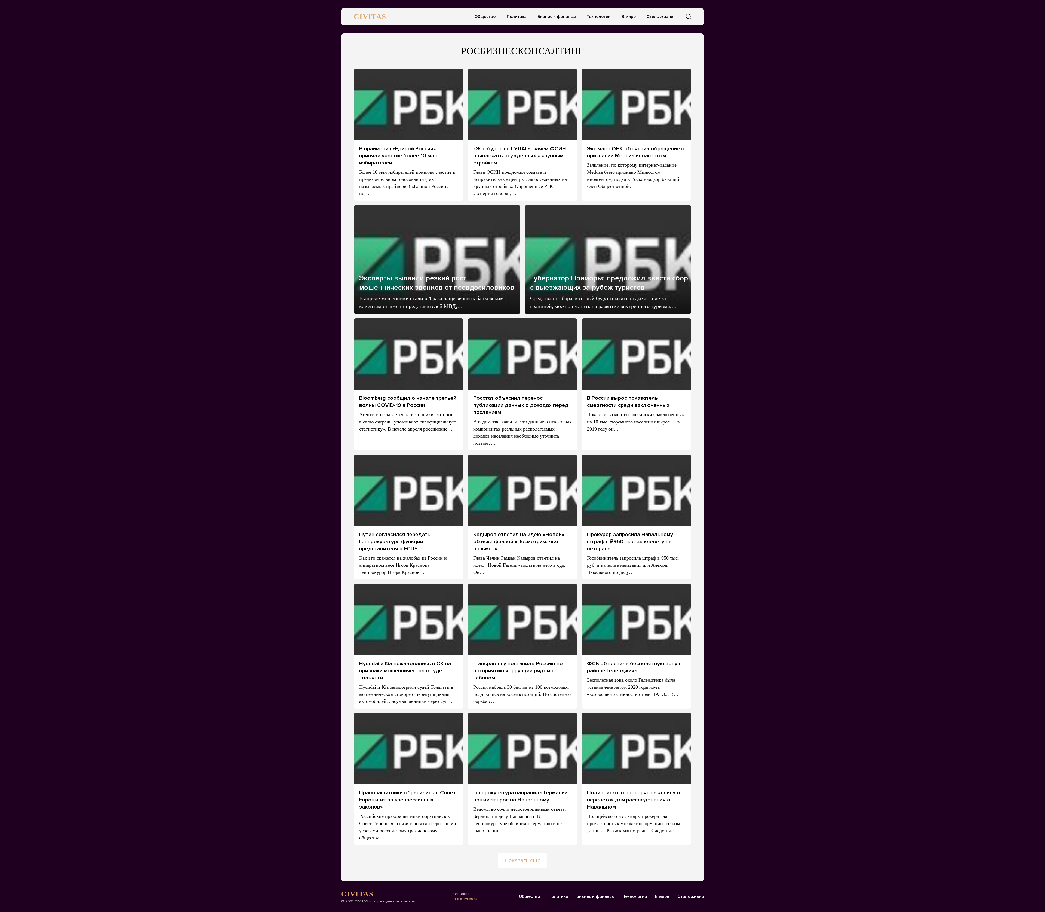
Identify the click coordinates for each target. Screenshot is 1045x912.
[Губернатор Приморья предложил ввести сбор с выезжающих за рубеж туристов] (608, 259)
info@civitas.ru (465, 898)
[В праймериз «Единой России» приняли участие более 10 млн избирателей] (408, 104)
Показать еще (522, 860)
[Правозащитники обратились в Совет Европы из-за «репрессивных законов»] (408, 748)
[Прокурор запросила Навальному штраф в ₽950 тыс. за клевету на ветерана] (636, 490)
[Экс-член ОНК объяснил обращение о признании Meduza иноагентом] (636, 104)
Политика (517, 16)
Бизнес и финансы (556, 16)
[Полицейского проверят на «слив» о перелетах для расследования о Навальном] (636, 748)
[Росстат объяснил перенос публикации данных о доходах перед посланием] (522, 354)
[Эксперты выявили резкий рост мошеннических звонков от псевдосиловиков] (437, 259)
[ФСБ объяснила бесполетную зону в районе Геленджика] (636, 619)
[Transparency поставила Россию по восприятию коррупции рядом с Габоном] (522, 619)
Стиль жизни (660, 16)
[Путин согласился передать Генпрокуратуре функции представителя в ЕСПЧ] (408, 490)
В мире (629, 16)
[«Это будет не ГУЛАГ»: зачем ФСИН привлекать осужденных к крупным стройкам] (522, 104)
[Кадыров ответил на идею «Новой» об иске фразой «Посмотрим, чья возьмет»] (522, 490)
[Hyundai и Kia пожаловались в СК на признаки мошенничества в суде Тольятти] (408, 619)
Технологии (599, 16)
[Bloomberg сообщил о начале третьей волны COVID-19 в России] (408, 354)
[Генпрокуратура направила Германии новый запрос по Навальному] (522, 748)
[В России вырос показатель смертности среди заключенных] (636, 354)
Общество (485, 16)
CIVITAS (370, 17)
